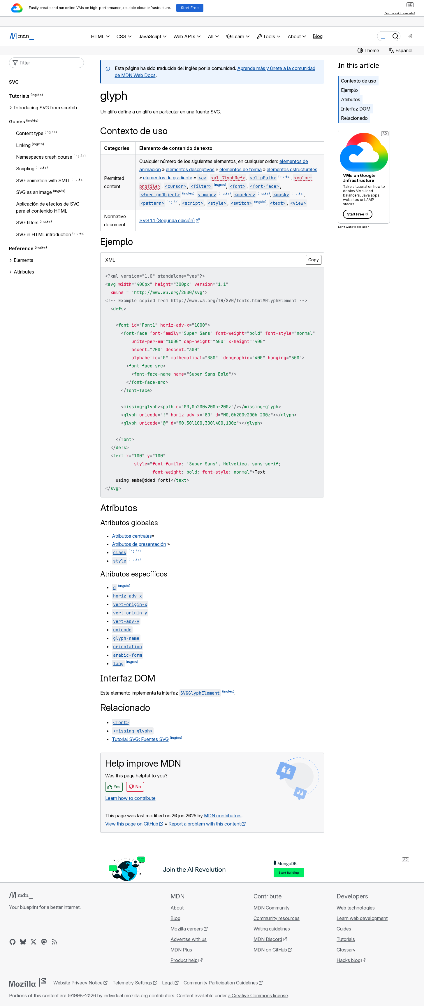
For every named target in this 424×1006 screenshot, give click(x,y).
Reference (21, 248)
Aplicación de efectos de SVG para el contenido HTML (48, 207)
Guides (17, 122)
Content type (29, 133)
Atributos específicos (133, 574)
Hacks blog (348, 960)
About (177, 908)
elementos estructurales (292, 169)
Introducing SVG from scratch (45, 108)
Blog (318, 36)
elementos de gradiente (167, 177)
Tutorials (19, 96)
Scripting (25, 169)
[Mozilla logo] (27, 982)
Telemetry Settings (132, 983)
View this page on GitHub (131, 824)
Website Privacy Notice (78, 983)
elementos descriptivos (190, 169)
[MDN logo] (21, 895)
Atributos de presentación (139, 544)
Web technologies (356, 908)
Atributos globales (129, 522)
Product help (184, 960)
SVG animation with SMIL (43, 180)
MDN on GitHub (270, 950)
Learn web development (362, 918)
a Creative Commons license (258, 995)
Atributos (350, 99)
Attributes (24, 272)
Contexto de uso (358, 81)
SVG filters (27, 223)
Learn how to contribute (130, 798)
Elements (23, 260)
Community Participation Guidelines (221, 983)
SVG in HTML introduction (43, 234)
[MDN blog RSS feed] (54, 941)
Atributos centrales (132, 536)
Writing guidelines (272, 929)
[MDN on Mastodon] (44, 941)
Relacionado (354, 118)
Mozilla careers (186, 929)
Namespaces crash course (44, 157)
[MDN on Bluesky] (23, 941)
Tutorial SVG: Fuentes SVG (140, 739)
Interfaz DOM (355, 109)
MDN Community (272, 908)
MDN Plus (181, 950)
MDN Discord (268, 939)
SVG (14, 82)
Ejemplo (349, 90)
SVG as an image (34, 192)
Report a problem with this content (204, 824)
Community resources (277, 918)
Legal (168, 983)
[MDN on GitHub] (12, 941)
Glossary (346, 950)
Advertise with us (188, 939)
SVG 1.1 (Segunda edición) (167, 220)
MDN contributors (223, 816)
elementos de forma (240, 169)
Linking (23, 145)
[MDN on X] (33, 941)
